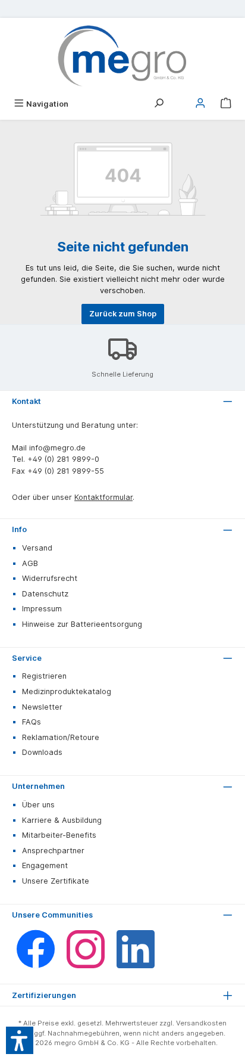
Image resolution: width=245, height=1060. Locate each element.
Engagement (45, 865)
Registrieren (44, 676)
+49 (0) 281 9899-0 (63, 459)
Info (19, 529)
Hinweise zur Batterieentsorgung (82, 624)
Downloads (42, 752)
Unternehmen (38, 786)
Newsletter (42, 706)
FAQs (31, 721)
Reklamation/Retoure (60, 737)
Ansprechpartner (53, 850)
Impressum (42, 608)
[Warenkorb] (226, 104)
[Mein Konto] (200, 104)
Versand (37, 547)
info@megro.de (57, 447)
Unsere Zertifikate (55, 880)
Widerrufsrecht (49, 578)
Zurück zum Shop (122, 313)
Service (27, 658)
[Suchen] (159, 104)
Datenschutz (45, 593)
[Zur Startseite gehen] (122, 56)
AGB (30, 563)
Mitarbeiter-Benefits (59, 835)
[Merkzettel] (179, 100)
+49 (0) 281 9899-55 (65, 471)
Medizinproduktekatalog (66, 691)
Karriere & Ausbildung (62, 820)
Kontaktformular (103, 497)
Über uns (38, 804)
